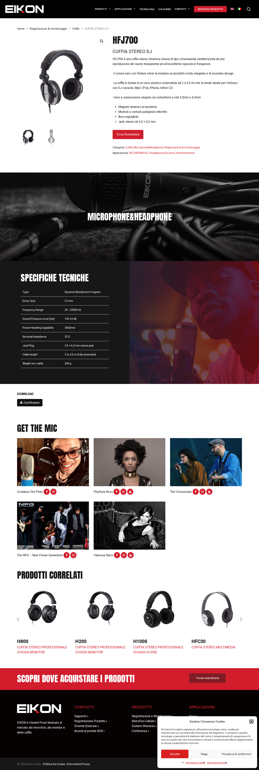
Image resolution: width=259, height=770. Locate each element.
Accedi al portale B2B (89, 731)
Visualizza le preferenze (236, 754)
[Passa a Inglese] (232, 9)
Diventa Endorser (86, 726)
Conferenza (140, 731)
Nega (204, 754)
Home (21, 28)
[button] (251, 721)
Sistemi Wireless (144, 726)
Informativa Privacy (78, 764)
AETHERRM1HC (138, 152)
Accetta (175, 754)
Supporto (81, 716)
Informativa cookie (195, 762)
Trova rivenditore (128, 134)
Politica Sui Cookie (54, 764)
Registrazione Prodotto (90, 721)
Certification (32, 402)
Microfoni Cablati (144, 721)
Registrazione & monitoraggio (48, 28)
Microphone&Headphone (148, 147)
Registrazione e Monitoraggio (152, 716)
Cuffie (75, 28)
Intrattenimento (185, 152)
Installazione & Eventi (162, 152)
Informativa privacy (217, 762)
